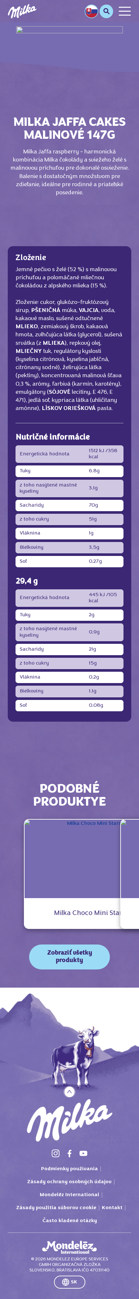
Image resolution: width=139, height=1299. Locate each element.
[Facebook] (69, 1153)
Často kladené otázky (69, 1220)
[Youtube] (83, 1153)
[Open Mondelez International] (69, 1247)
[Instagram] (55, 1153)
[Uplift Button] (70, 1092)
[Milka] (22, 11)
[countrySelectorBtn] (91, 11)
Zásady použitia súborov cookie (56, 1207)
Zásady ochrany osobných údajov (69, 1182)
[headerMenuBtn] (124, 11)
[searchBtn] (106, 11)
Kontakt (112, 1207)
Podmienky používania (69, 1169)
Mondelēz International (69, 1194)
